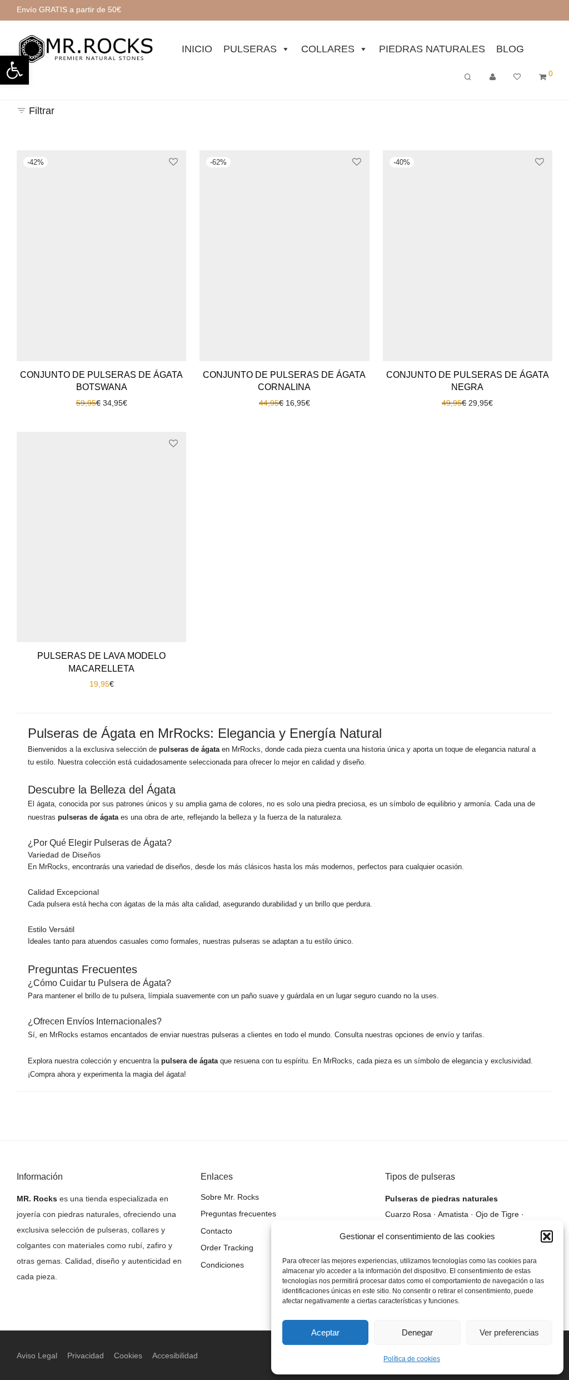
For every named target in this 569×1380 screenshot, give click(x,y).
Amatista (453, 1214)
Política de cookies (411, 1359)
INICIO (197, 49)
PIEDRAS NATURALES (432, 49)
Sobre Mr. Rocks (230, 1196)
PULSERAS (250, 49)
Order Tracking (227, 1247)
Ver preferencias (509, 1332)
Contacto (216, 1230)
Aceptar (325, 1332)
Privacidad (85, 1355)
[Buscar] (468, 77)
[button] (546, 1236)
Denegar (417, 1332)
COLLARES (328, 49)
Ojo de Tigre (497, 1214)
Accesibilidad (175, 1355)
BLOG (510, 49)
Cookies (128, 1355)
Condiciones (222, 1264)
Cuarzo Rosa (408, 1214)
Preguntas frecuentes (238, 1213)
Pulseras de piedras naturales (441, 1198)
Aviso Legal (37, 1355)
